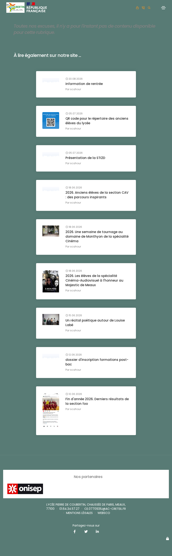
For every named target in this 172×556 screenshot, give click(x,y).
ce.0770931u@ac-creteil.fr (105, 509)
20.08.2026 (75, 79)
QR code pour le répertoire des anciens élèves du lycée (96, 120)
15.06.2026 (75, 315)
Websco (104, 513)
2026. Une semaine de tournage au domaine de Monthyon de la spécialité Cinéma (97, 236)
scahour (75, 89)
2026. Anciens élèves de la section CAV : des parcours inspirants (96, 194)
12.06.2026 (75, 354)
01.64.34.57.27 (69, 509)
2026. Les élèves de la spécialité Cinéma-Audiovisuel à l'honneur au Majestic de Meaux (94, 280)
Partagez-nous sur (86, 525)
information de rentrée (84, 84)
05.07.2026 (75, 113)
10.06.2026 (75, 394)
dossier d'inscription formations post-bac (96, 361)
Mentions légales (79, 513)
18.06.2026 (75, 187)
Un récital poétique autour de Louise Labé (95, 322)
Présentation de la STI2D (85, 158)
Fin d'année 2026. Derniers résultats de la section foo (97, 401)
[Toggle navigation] (163, 7)
